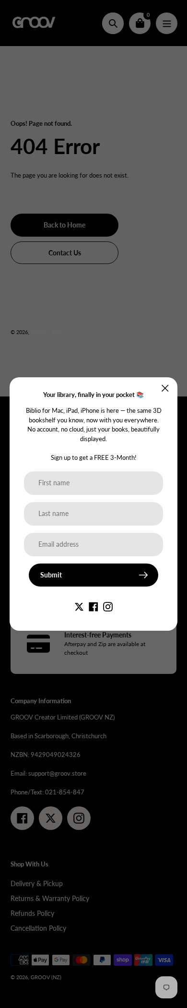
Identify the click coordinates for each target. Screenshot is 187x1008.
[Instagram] (108, 606)
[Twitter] (79, 606)
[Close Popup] (165, 388)
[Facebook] (93, 606)
